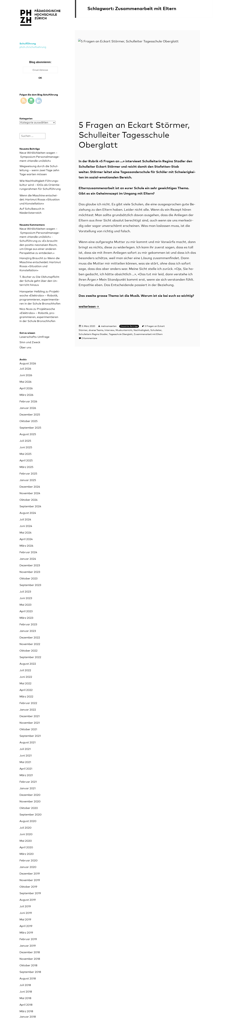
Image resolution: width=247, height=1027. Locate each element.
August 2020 (27, 821)
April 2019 (25, 926)
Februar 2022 (28, 703)
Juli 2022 (25, 670)
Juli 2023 (25, 591)
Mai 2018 (25, 998)
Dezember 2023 (29, 565)
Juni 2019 (25, 913)
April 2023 (26, 611)
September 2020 (30, 814)
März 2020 (26, 854)
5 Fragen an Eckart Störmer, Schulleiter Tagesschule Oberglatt (134, 135)
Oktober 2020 (28, 808)
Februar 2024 (28, 552)
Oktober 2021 (28, 729)
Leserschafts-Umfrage (34, 337)
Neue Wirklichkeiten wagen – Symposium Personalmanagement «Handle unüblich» (39, 156)
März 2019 (26, 932)
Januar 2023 (27, 631)
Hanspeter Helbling (32, 291)
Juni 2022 (25, 677)
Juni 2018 (25, 991)
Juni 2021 (25, 755)
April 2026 (26, 388)
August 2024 (27, 513)
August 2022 (27, 663)
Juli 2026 (25, 368)
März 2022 (26, 696)
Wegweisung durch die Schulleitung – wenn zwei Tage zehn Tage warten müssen (39, 170)
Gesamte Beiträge (129, 326)
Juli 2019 (25, 906)
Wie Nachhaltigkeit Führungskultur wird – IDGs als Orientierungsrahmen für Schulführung (40, 185)
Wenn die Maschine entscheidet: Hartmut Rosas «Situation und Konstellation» (39, 199)
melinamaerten (109, 326)
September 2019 (30, 893)
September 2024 (30, 506)
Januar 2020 (27, 867)
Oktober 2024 (28, 500)
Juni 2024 (25, 526)
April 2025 (26, 460)
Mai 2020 (25, 841)
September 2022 (30, 657)
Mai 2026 (25, 382)
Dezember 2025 (29, 414)
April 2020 (26, 847)
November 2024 (29, 493)
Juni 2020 (25, 834)
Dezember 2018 (29, 952)
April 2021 (25, 768)
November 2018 (29, 959)
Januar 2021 (27, 788)
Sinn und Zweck (29, 342)
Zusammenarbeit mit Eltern (148, 334)
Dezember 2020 (29, 795)
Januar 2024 (27, 559)
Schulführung (27, 43)
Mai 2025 (25, 454)
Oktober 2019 (28, 886)
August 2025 (27, 434)
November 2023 (29, 572)
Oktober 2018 (28, 965)
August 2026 (27, 363)
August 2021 (27, 742)
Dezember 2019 (29, 873)
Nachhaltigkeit (141, 330)
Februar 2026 (28, 401)
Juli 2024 (25, 519)
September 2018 (30, 972)
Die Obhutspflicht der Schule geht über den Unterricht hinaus (39, 281)
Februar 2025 (28, 473)
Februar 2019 (28, 939)
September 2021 (30, 736)
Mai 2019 (25, 919)
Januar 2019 (27, 945)
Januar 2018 (27, 1016)
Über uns (25, 347)
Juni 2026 (25, 375)
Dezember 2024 (29, 486)
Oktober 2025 (28, 421)
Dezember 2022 (29, 637)
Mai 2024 (25, 532)
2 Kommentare (89, 338)
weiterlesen (89, 306)
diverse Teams (96, 330)
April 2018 (25, 1004)
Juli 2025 (25, 441)
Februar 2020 (28, 860)
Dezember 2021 (29, 716)
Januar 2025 (27, 480)
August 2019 (27, 900)
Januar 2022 (27, 709)
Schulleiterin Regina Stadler (93, 334)
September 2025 (30, 427)
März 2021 (26, 775)
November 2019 (29, 880)
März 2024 (26, 545)
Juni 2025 (25, 447)
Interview (109, 330)
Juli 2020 (25, 827)
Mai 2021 (25, 762)
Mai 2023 (25, 604)
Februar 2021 (28, 782)
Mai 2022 (25, 683)
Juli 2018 (25, 985)
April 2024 (26, 539)
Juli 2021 (25, 749)
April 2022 (26, 690)
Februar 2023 (28, 624)
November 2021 (29, 722)
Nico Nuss (26, 309)
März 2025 (26, 467)
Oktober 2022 (28, 650)
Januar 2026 (27, 408)
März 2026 (26, 395)
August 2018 (27, 978)
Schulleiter (155, 330)
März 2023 (26, 618)
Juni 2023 (25, 598)
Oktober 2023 (28, 578)
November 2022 (29, 644)
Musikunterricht (124, 330)
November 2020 (29, 801)
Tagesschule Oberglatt (120, 334)
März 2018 (26, 1011)
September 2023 (30, 585)
